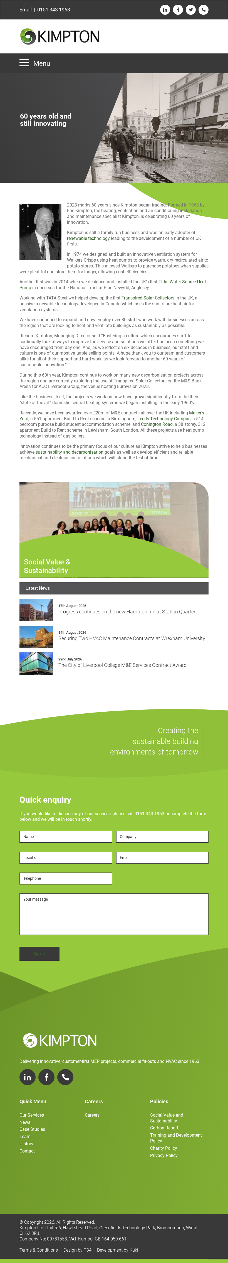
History (26, 1143)
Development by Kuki (117, 1250)
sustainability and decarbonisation (69, 452)
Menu (41, 63)
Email (25, 10)
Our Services (31, 1115)
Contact (27, 1151)
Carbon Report (164, 1128)
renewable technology (88, 238)
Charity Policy (163, 1148)
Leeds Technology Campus (163, 418)
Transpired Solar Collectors (148, 298)
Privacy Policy (164, 1155)
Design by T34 (77, 1250)
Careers (92, 1115)
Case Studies (32, 1129)
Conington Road (157, 424)
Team (25, 1136)
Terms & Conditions (38, 1250)
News (24, 1122)
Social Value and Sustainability (166, 1118)
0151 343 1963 (53, 10)
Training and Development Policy (176, 1138)
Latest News (38, 588)
